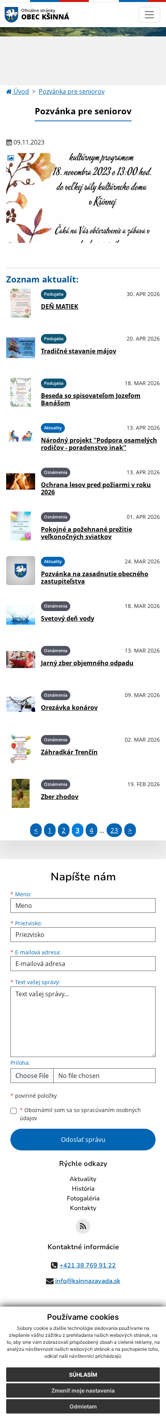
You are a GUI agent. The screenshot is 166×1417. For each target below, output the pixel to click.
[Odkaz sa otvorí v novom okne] (83, 1226)
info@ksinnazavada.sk (87, 1281)
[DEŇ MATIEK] (20, 303)
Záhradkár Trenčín (69, 752)
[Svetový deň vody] (20, 615)
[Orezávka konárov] (20, 704)
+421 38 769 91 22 (87, 1265)
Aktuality (83, 1179)
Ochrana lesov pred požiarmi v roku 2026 (96, 488)
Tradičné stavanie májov (78, 351)
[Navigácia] (149, 14)
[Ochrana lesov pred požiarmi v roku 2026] (20, 481)
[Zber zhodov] (20, 793)
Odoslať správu (83, 1139)
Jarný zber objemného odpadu (87, 663)
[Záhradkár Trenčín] (20, 748)
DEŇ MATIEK (59, 306)
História (83, 1189)
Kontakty (83, 1208)
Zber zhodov (59, 796)
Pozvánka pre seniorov (72, 91)
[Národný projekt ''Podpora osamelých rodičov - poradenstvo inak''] (20, 436)
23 (114, 830)
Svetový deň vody (67, 618)
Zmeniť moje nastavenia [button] (83, 1390)
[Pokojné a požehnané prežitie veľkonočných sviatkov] (20, 526)
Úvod (20, 91)
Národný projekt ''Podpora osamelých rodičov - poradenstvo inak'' (99, 444)
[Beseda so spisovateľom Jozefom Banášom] (20, 392)
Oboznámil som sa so (80, 1114)
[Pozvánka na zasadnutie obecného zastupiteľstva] (20, 570)
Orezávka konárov (69, 707)
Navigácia (23, 14)
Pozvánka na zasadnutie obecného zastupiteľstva (94, 577)
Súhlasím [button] (83, 1374)
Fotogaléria (83, 1198)
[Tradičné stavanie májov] (20, 347)
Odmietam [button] (83, 1406)
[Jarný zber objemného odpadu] (20, 659)
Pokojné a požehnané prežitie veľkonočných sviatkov (86, 533)
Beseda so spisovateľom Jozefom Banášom (91, 399)
